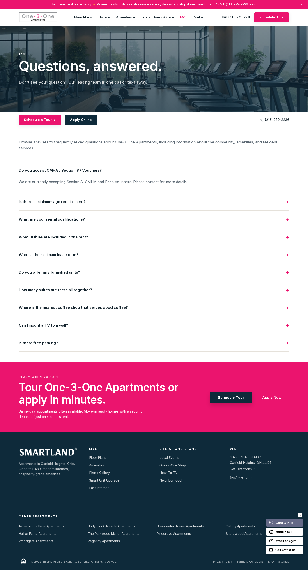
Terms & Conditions (250, 561)
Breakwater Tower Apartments (180, 526)
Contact (199, 17)
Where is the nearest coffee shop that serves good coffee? (73, 307)
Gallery (104, 17)
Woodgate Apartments (36, 541)
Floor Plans (83, 17)
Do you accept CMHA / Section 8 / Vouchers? (60, 170)
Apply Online (81, 120)
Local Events (169, 458)
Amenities (124, 17)
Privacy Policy (222, 561)
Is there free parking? (38, 343)
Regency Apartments (104, 541)
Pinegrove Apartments (174, 533)
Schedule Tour (271, 17)
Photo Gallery (99, 473)
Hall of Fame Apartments (37, 533)
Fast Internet (99, 488)
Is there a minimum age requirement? (52, 201)
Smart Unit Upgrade (104, 480)
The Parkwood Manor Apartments (113, 533)
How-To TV (168, 473)
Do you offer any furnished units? (49, 272)
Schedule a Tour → (40, 120)
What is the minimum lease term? (48, 254)
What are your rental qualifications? (52, 219)
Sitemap (283, 561)
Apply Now (272, 397)
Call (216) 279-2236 (236, 17)
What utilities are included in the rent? (53, 237)
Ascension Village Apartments (41, 526)
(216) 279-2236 (237, 4)
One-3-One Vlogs (173, 465)
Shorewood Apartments (244, 533)
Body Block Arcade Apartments (111, 526)
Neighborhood (170, 480)
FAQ (183, 17)
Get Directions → (243, 469)
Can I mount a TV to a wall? (43, 325)
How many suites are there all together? (55, 290)
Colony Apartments (240, 526)
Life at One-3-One (156, 17)
